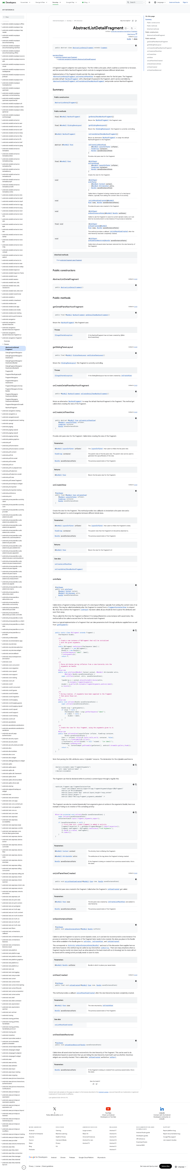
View (71, 145)
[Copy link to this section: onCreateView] (68, 485)
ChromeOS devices (89, 1137)
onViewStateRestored (96, 241)
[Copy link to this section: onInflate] (63, 579)
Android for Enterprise (36, 1134)
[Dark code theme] (136, 45)
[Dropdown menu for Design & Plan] (47, 2)
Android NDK (140, 1145)
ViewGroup (95, 149)
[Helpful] (132, 20)
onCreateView (93, 163)
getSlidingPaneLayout (97, 125)
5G (57, 1146)
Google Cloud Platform (86, 1157)
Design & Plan (40, 2)
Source (31, 1140)
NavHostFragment (71, 79)
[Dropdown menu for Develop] (61, 2)
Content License (103, 1092)
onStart (113, 1057)
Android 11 (113, 1149)
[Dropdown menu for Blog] (90, 2)
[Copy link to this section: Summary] (65, 90)
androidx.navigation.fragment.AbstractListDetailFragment (77, 59)
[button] (13, 24)
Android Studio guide (143, 1132)
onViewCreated (93, 226)
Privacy (58, 1143)
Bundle (93, 151)
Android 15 (113, 1137)
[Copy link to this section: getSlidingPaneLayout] (75, 347)
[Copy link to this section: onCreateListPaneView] (76, 412)
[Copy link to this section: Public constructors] (77, 270)
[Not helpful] (135, 20)
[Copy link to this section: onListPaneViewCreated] (77, 873)
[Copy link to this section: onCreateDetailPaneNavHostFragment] (91, 386)
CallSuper (93, 161)
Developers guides (142, 1136)
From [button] (69, 260)
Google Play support (169, 1137)
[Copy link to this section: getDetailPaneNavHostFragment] (85, 307)
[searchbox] (13, 17)
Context (102, 184)
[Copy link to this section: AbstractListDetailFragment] (81, 279)
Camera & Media (61, 1140)
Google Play (70, 2)
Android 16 (113, 1134)
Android (31, 1130)
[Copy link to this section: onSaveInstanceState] (74, 919)
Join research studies (169, 1140)
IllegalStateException (63, 335)
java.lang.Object (58, 55)
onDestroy (105, 948)
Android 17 (113, 1130)
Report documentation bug (171, 1134)
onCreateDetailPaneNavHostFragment (102, 134)
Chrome (62, 1157)
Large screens (87, 1130)
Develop (55, 2)
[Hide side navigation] (24, 1167)
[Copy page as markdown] (132, 28)
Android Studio (174, 2)
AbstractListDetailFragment (83, 48)
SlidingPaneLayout (74, 125)
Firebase (72, 1157)
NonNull (64, 117)
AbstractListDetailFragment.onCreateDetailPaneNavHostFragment (78, 81)
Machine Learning (61, 1134)
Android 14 (113, 1140)
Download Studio (141, 1142)
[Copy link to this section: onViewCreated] (69, 975)
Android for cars (88, 1140)
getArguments (62, 625)
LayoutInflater (104, 147)
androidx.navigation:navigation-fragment (124, 31)
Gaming (58, 1130)
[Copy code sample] (136, 630)
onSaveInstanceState (96, 213)
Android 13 (113, 1143)
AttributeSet (104, 186)
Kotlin (129, 39)
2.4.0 (135, 36)
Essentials (24, 2)
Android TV (86, 1143)
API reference (8, 10)
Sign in (185, 2)
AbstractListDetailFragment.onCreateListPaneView (73, 77)
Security (31, 1137)
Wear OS (85, 1134)
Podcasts (32, 1149)
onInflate (92, 182)
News (30, 1143)
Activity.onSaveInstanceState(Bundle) (83, 945)
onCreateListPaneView (97, 145)
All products (101, 1157)
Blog (85, 2)
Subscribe (166, 1166)
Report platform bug (169, 1130)
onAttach (84, 610)
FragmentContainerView (117, 607)
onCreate (87, 941)
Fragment (104, 48)
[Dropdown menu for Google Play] (77, 2)
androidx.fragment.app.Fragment (66, 57)
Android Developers (58, 21)
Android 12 (113, 1146)
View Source (131, 34)
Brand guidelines (47, 1166)
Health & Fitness (61, 1137)
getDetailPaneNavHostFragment (100, 117)
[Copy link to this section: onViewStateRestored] (75, 1035)
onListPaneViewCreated (97, 201)
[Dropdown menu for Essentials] (30, 2)
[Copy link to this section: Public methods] (72, 298)
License (38, 1166)
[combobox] (136, 2)
